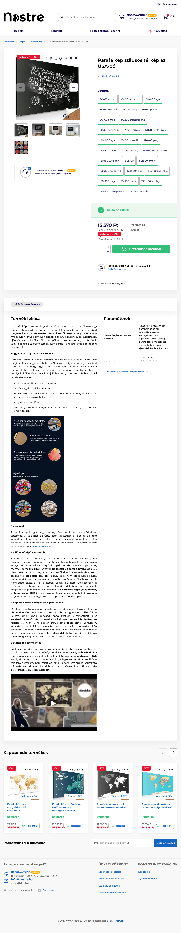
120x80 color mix (155, 130)
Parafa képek (38, 41)
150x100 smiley (150, 181)
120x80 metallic (129, 140)
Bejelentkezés (170, 4)
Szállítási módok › (117, 269)
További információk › (110, 76)
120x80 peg (151, 140)
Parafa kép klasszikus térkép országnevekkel (157, 805)
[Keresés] (62, 17)
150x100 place (128, 181)
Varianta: (103, 90)
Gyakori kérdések (148, 878)
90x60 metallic (109, 109)
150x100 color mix (111, 171)
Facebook (48, 890)
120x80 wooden (109, 160)
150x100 (129, 160)
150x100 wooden (140, 191)
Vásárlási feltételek (109, 871)
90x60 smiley (108, 119)
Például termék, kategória (81, 17)
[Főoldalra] (24, 17)
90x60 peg (130, 109)
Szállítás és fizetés (109, 885)
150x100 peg (107, 181)
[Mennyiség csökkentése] (108, 251)
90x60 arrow (108, 99)
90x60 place (149, 109)
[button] (73, 87)
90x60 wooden (109, 130)
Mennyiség (102, 249)
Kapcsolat (144, 871)
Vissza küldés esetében (112, 892)
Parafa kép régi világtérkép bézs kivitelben (18, 807)
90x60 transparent (133, 119)
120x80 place (108, 150)
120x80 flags (107, 140)
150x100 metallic (157, 171)
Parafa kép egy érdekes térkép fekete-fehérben (112, 805)
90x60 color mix (130, 99)
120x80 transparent (155, 150)
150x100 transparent (112, 191)
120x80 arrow (132, 130)
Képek (22, 41)
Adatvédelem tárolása (111, 878)
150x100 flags (134, 171)
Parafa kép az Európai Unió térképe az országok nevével (66, 807)
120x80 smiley (129, 150)
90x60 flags (152, 99)
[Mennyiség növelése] (108, 247)
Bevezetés (9, 41)
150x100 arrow (147, 160)
